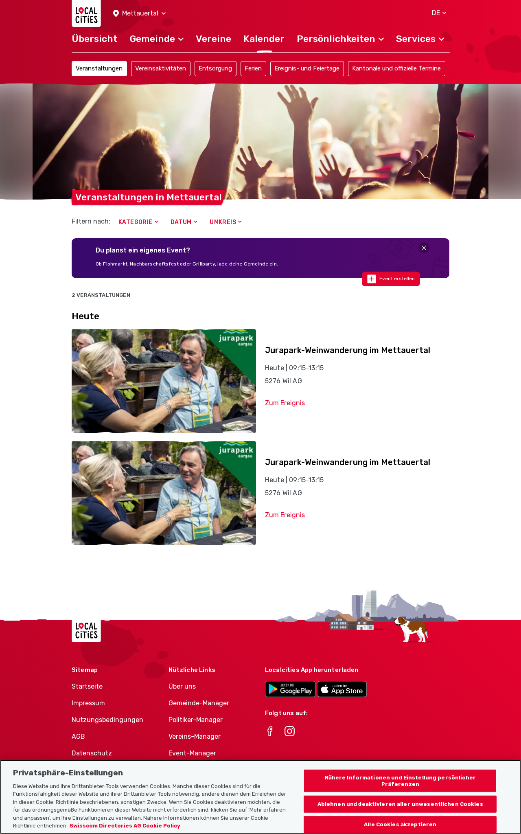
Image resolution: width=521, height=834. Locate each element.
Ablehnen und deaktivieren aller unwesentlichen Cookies (400, 804)
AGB (78, 736)
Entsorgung (215, 68)
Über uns (182, 686)
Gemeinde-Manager (199, 703)
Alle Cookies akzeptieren (400, 824)
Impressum (88, 703)
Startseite (87, 686)
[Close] (423, 247)
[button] (139, 13)
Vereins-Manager (195, 736)
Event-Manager (192, 753)
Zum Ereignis (285, 403)
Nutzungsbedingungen (107, 720)
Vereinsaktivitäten (160, 68)
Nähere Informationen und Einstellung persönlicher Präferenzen (400, 781)
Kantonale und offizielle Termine (396, 68)
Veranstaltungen (99, 68)
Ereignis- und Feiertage (306, 68)
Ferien (253, 68)
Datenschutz (92, 753)
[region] (260, 797)
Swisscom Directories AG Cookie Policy (125, 826)
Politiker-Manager (196, 720)
